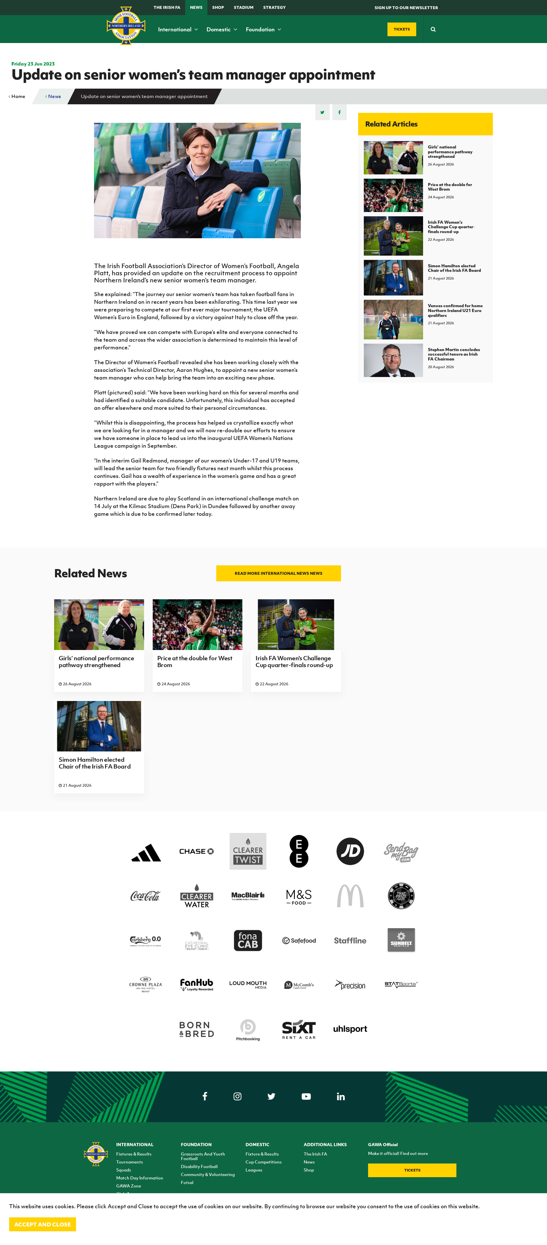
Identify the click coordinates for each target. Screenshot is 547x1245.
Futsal (187, 1182)
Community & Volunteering (208, 1174)
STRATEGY (274, 7)
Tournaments (129, 1162)
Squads (123, 1170)
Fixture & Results (262, 1154)
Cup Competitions (264, 1162)
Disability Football (199, 1166)
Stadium (244, 7)
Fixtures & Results (134, 1154)
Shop (218, 7)
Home (17, 96)
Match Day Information (139, 1178)
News (196, 7)
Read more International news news (279, 573)
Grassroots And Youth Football (203, 1156)
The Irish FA (167, 7)
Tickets (412, 1170)
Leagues (254, 1170)
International (175, 29)
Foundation (261, 29)
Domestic (219, 29)
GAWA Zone (128, 1186)
